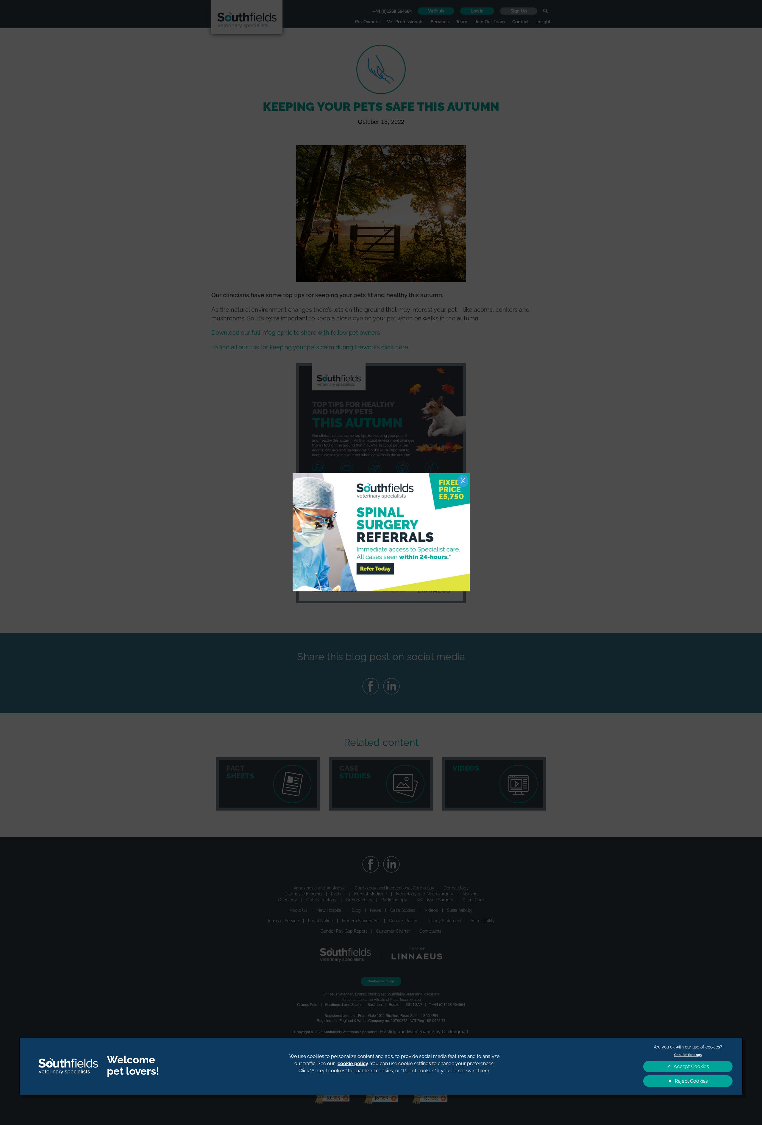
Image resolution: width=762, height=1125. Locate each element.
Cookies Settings (688, 1055)
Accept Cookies (691, 1066)
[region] (381, 1066)
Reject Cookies (691, 1081)
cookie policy (353, 1063)
